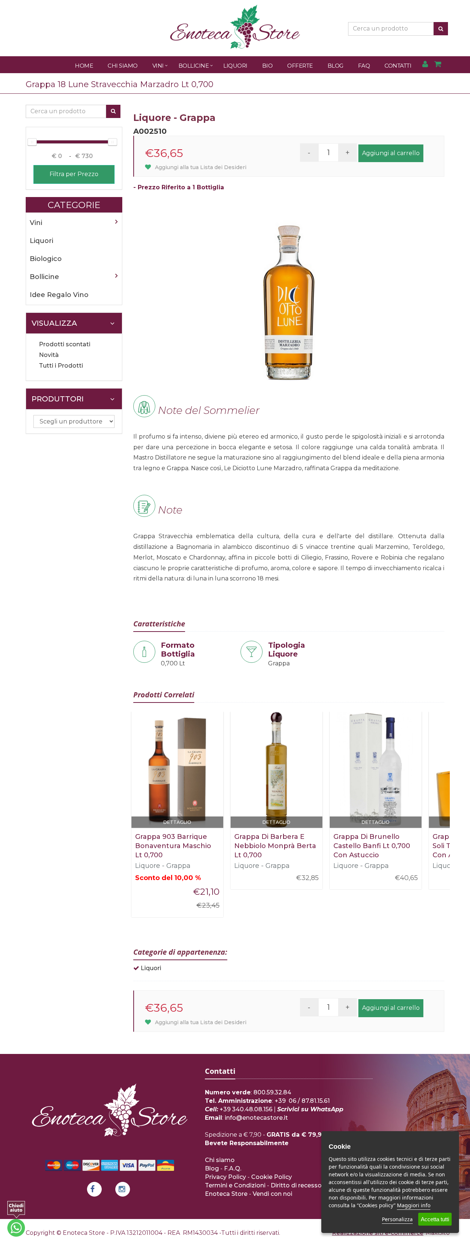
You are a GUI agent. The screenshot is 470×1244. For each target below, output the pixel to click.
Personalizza (397, 1219)
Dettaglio (177, 822)
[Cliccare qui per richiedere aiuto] (16, 1219)
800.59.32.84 (272, 1092)
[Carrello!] (437, 64)
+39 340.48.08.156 (246, 1109)
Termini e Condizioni (235, 1185)
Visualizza (54, 323)
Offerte (300, 65)
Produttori (58, 398)
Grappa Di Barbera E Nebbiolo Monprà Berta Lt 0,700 (275, 846)
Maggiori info (413, 1205)
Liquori (235, 65)
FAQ (364, 65)
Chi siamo (220, 1160)
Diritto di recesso (296, 1185)
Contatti (397, 65)
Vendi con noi (272, 1193)
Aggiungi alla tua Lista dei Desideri (199, 167)
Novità (49, 354)
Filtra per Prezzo (74, 174)
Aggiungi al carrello (391, 153)
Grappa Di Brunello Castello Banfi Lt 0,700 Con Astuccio (371, 846)
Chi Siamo (123, 65)
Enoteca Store (226, 1193)
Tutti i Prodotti (61, 365)
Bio (267, 65)
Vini (158, 65)
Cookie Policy (271, 1176)
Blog (335, 65)
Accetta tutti (435, 1219)
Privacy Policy (225, 1176)
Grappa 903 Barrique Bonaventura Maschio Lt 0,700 (173, 846)
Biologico (46, 259)
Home (84, 65)
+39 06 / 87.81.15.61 (302, 1100)
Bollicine (193, 65)
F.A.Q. (232, 1168)
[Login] (425, 64)
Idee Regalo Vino (59, 295)
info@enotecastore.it (256, 1117)
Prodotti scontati (64, 344)
